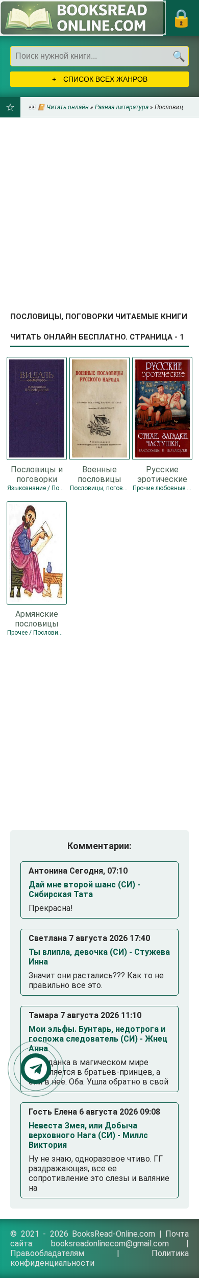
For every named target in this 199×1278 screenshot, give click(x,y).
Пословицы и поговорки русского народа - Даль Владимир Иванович (36, 474)
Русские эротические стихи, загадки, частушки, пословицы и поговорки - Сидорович (162, 474)
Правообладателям (47, 1253)
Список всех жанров (104, 79)
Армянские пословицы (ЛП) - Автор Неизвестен (36, 618)
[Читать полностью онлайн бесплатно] (83, 18)
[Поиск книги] (178, 56)
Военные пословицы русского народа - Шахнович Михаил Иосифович (99, 474)
